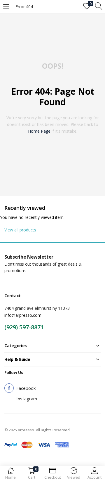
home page (39, 131)
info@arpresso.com (22, 315)
